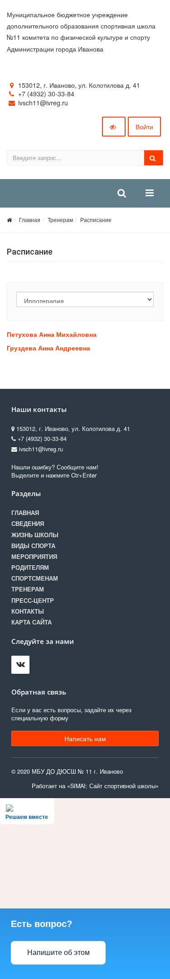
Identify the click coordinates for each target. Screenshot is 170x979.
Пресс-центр (32, 600)
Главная (29, 219)
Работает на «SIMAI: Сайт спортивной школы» (95, 786)
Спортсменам (34, 578)
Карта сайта (31, 622)
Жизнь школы (34, 535)
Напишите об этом (58, 952)
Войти (144, 126)
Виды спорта (33, 546)
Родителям (30, 567)
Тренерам (60, 219)
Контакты (27, 611)
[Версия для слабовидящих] (114, 127)
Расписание (96, 219)
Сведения (27, 524)
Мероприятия (34, 557)
